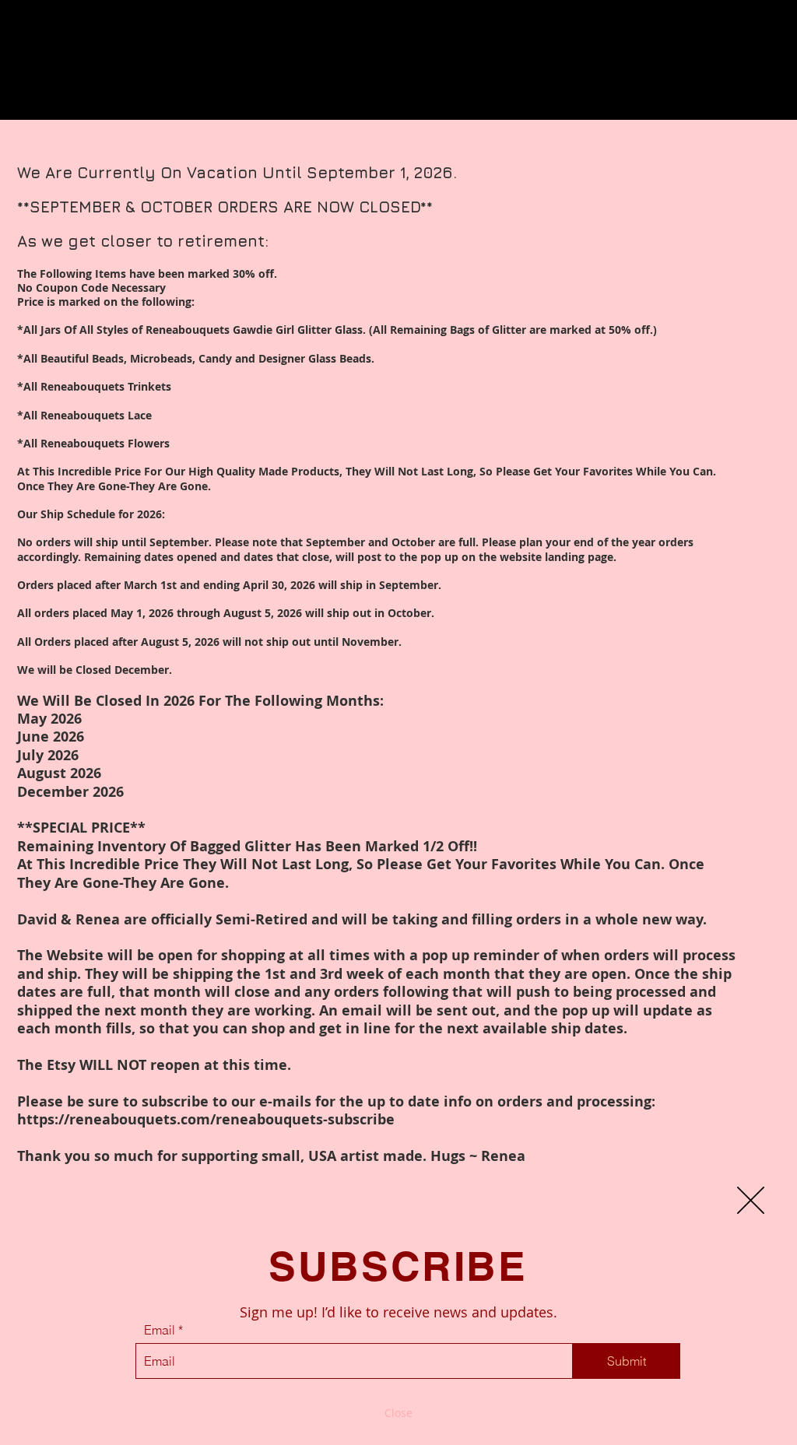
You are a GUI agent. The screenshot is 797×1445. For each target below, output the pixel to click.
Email (159, 1330)
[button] (750, 1200)
